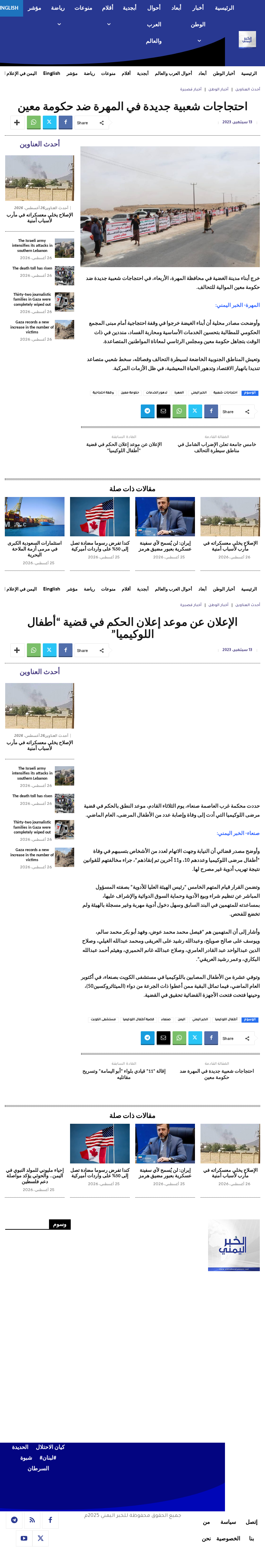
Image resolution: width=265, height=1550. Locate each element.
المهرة (179, 393)
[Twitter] (50, 122)
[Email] (163, 411)
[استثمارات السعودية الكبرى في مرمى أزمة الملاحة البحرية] (35, 516)
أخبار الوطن (218, 90)
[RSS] (32, 1520)
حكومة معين (130, 393)
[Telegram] (148, 411)
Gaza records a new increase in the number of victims (32, 327)
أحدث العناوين (247, 90)
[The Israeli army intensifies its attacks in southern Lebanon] (64, 248)
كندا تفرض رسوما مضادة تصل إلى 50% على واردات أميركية (100, 546)
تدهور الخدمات (156, 393)
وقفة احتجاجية (103, 393)
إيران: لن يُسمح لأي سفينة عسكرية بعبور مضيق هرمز (165, 546)
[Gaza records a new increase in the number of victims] (64, 329)
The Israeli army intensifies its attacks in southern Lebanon (32, 246)
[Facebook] (65, 122)
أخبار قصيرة (191, 90)
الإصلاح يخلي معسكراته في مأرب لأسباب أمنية (40, 218)
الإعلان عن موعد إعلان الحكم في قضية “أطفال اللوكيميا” (124, 448)
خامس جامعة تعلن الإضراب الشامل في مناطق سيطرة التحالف (217, 448)
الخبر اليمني (199, 393)
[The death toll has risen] (64, 275)
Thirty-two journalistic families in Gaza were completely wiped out (32, 300)
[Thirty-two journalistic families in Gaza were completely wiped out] (64, 302)
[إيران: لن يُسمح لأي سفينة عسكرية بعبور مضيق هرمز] (165, 516)
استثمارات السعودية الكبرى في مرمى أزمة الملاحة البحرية (35, 549)
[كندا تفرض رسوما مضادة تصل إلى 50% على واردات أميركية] (100, 516)
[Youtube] (24, 1538)
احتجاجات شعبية (225, 393)
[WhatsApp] (34, 122)
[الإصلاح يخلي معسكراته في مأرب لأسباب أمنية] (39, 178)
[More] (17, 122)
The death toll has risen (32, 268)
